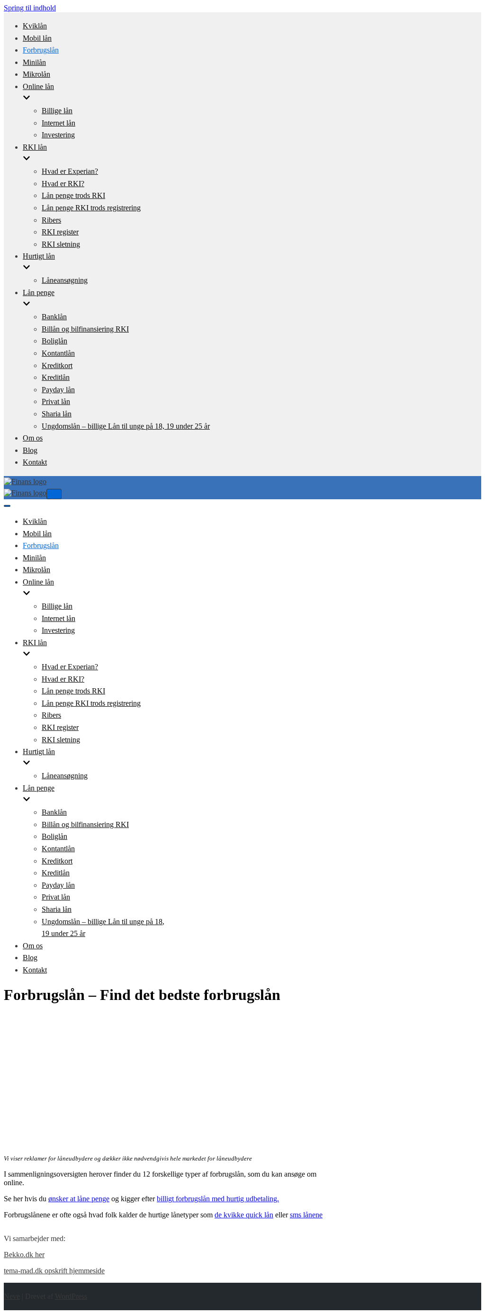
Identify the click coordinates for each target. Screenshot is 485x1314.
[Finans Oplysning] (25, 481)
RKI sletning (61, 244)
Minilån (34, 62)
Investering (58, 135)
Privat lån (56, 401)
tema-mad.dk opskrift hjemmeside (54, 1271)
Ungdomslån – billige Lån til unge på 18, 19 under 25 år (126, 426)
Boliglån (54, 341)
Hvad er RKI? (63, 184)
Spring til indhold (30, 8)
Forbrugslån (41, 50)
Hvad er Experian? (70, 171)
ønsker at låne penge (78, 1199)
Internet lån (58, 123)
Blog (30, 450)
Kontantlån (58, 353)
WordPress (71, 1296)
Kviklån (35, 26)
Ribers (51, 220)
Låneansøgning (65, 280)
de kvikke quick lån (244, 1215)
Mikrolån (36, 74)
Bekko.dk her (24, 1255)
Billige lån (57, 111)
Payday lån (58, 390)
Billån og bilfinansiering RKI (85, 329)
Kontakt (35, 462)
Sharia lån (57, 414)
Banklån (54, 317)
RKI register (60, 232)
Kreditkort (57, 365)
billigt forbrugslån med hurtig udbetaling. (218, 1199)
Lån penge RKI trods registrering (91, 208)
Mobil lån (37, 38)
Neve (12, 1296)
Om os (33, 438)
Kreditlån (56, 377)
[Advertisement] (171, 1080)
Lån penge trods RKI (73, 195)
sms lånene (306, 1215)
